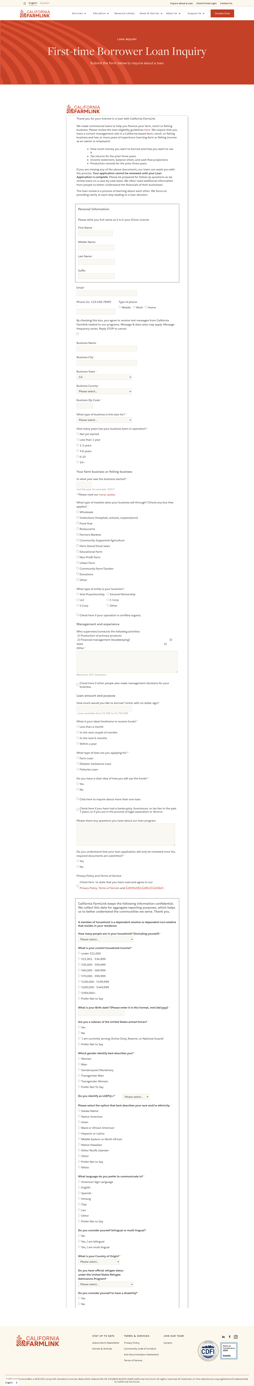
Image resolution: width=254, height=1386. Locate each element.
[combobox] (11, 1382)
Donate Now (222, 13)
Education (99, 13)
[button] (79, 13)
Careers (167, 1343)
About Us (171, 13)
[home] (35, 13)
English (9, 1382)
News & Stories (149, 13)
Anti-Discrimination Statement (141, 1354)
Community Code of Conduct (140, 1348)
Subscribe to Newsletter (105, 1343)
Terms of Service (133, 1360)
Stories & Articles (102, 1348)
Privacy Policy (132, 1343)
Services (77, 13)
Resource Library (124, 13)
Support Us (194, 13)
